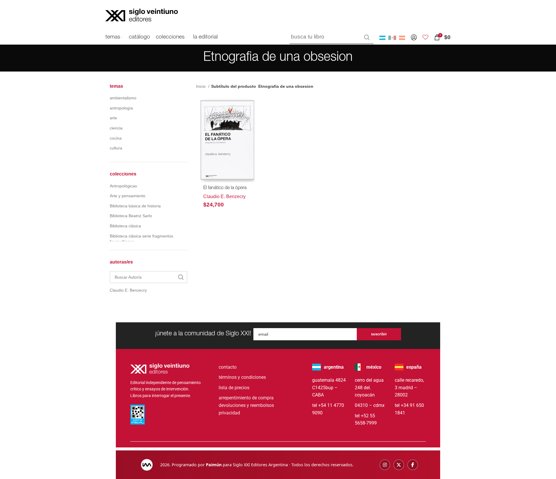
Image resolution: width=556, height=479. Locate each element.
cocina (116, 138)
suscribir (379, 334)
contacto (228, 367)
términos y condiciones (242, 377)
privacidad (229, 413)
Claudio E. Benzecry (224, 196)
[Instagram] (385, 465)
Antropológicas (123, 186)
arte (113, 118)
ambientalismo (123, 98)
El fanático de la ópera (224, 188)
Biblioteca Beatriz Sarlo (131, 215)
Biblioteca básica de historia (135, 206)
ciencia (116, 128)
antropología (121, 108)
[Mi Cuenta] (414, 37)
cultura (116, 148)
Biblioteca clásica (125, 226)
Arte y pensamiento (127, 195)
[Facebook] (412, 465)
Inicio (201, 86)
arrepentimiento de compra (246, 398)
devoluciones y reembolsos (246, 405)
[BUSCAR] (367, 37)
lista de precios (234, 387)
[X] (399, 465)
